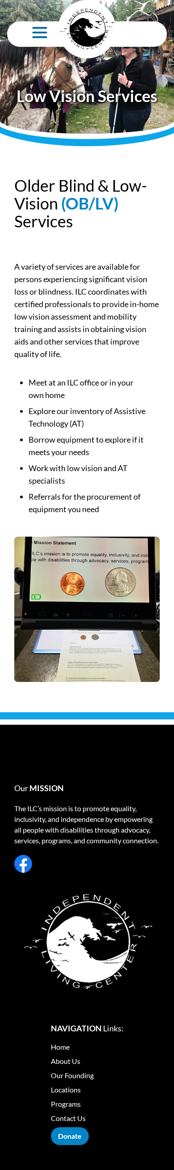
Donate (70, 1136)
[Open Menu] (40, 32)
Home (60, 1047)
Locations (66, 1089)
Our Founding (72, 1075)
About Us (65, 1061)
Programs (66, 1104)
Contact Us (68, 1118)
